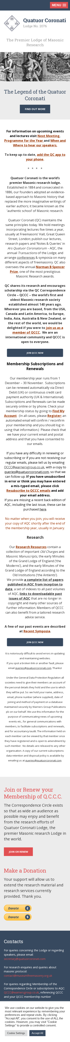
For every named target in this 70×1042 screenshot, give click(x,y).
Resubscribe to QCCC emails (28, 490)
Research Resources (31, 547)
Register (54, 416)
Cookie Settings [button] (16, 1033)
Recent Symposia (37, 631)
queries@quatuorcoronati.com (26, 472)
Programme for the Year (24, 140)
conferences (26, 257)
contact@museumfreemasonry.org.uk (28, 975)
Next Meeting (49, 136)
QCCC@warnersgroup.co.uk (24, 467)
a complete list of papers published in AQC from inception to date (34, 584)
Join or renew (18, 851)
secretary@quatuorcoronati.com (25, 959)
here (42, 509)
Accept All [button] (37, 1033)
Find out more (35, 109)
